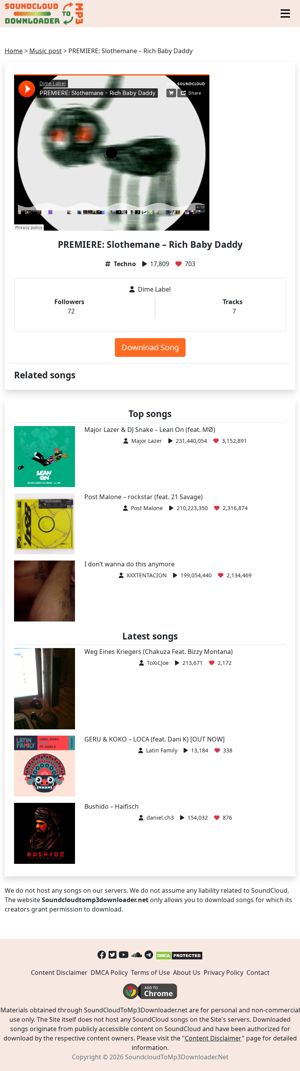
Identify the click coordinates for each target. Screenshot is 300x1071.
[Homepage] (45, 13)
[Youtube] (124, 955)
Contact (258, 972)
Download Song (150, 347)
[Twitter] (112, 955)
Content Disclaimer (59, 972)
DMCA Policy (109, 972)
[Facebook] (101, 955)
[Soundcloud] (136, 955)
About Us (186, 972)
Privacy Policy (223, 972)
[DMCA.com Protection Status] (179, 955)
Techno (125, 264)
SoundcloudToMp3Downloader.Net (177, 1057)
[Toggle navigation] (285, 13)
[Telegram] (149, 955)
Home (14, 51)
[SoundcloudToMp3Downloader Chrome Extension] (150, 990)
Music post (45, 51)
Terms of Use (150, 972)
